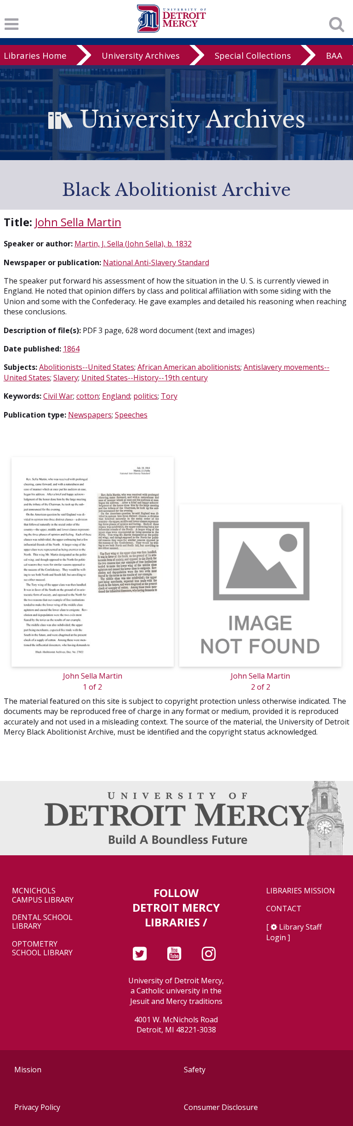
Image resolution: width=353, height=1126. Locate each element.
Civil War (58, 396)
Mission (27, 1070)
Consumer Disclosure (221, 1107)
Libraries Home (35, 55)
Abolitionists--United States (86, 367)
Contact (284, 908)
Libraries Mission (300, 890)
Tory (169, 396)
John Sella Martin (78, 221)
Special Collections (253, 55)
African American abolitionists (188, 367)
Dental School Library (42, 922)
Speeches (131, 415)
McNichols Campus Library (43, 895)
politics (145, 396)
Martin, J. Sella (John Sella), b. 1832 (133, 244)
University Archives (141, 55)
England (116, 396)
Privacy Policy (37, 1107)
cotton (87, 396)
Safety (194, 1070)
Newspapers (90, 415)
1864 (71, 349)
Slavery (65, 378)
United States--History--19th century (144, 378)
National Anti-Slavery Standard (156, 262)
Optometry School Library (42, 948)
